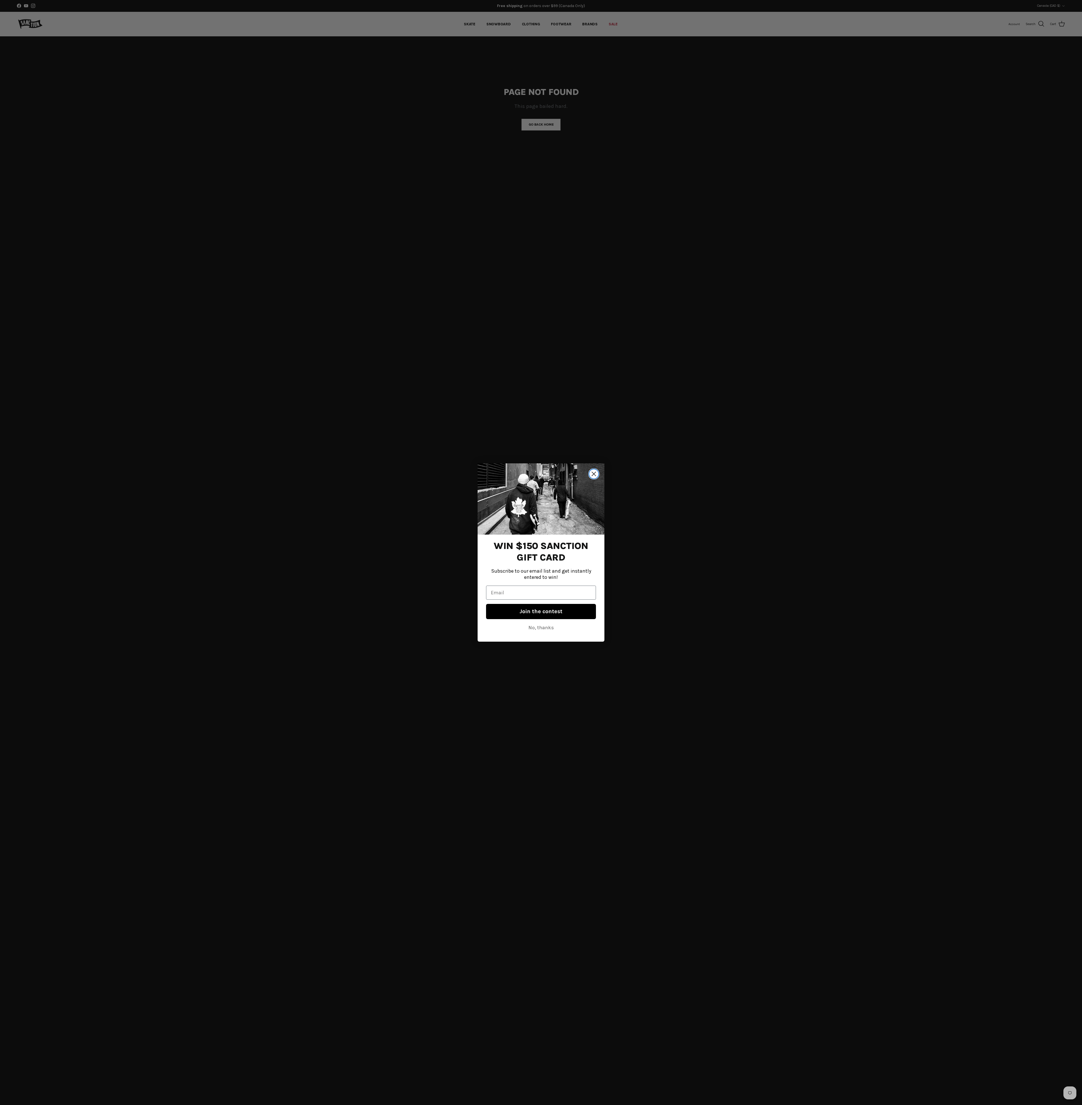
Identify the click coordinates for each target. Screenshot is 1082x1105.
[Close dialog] (594, 474)
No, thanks (541, 627)
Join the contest (541, 611)
